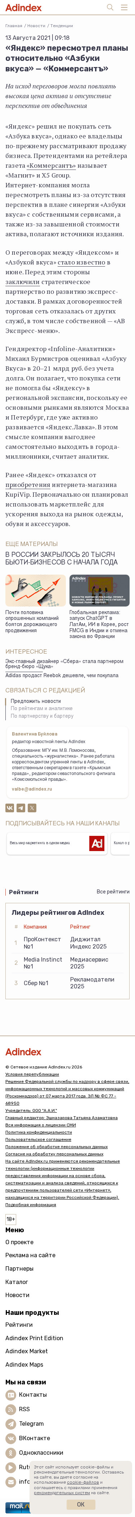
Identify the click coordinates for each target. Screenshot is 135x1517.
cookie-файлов (83, 1482)
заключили (22, 281)
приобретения (27, 484)
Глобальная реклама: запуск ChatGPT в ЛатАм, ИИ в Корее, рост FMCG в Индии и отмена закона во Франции (99, 625)
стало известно (81, 262)
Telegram (31, 1423)
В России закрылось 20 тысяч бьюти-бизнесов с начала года (61, 559)
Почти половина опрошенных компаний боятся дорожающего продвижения (32, 622)
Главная (13, 25)
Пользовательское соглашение (38, 1139)
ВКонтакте (34, 1438)
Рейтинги (19, 1324)
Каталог (16, 1282)
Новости (36, 25)
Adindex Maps (24, 1364)
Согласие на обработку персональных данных (54, 1153)
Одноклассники (41, 1452)
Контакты (33, 1394)
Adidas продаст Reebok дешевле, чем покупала (61, 676)
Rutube (29, 1467)
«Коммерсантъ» (51, 165)
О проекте (19, 1242)
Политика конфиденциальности (38, 1132)
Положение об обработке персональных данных (56, 1146)
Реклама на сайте (30, 1255)
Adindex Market (26, 1351)
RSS (24, 1409)
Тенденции (61, 25)
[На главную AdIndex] (67, 1052)
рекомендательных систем (62, 1492)
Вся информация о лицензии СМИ (40, 1125)
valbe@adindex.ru (32, 789)
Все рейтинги (113, 892)
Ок (81, 1504)
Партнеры (19, 1268)
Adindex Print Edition (34, 1338)
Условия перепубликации (32, 1074)
